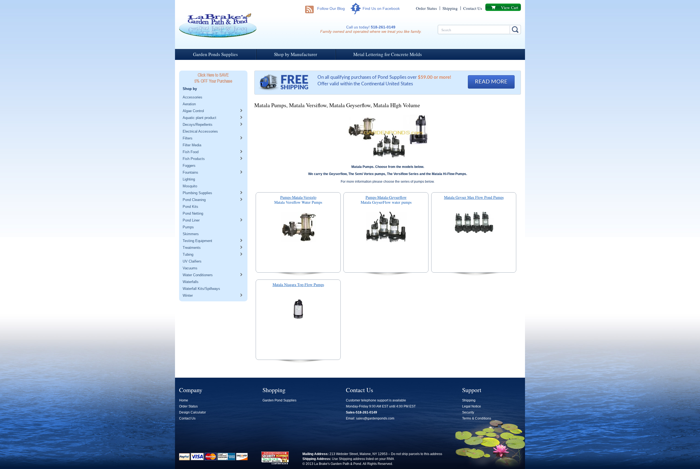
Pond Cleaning (194, 200)
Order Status (426, 8)
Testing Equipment (197, 241)
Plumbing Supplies (197, 193)
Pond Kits (190, 207)
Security (468, 412)
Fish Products (194, 159)
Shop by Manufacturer (295, 54)
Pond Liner (191, 220)
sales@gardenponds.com (375, 418)
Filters (187, 138)
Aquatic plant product (199, 118)
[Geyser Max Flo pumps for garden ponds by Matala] (473, 223)
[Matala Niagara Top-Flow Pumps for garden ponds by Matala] (298, 310)
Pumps (188, 227)
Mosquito (190, 186)
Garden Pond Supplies (279, 400)
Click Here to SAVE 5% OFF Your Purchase (213, 78)
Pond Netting (193, 213)
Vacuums (190, 268)
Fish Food (191, 152)
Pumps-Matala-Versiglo (298, 197)
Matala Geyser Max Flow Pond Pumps (474, 197)
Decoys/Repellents (197, 125)
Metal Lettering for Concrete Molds (387, 54)
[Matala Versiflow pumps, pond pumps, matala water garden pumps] (298, 228)
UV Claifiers (192, 261)
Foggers (189, 166)
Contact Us (472, 8)
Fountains (190, 172)
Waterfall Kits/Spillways (201, 289)
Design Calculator (192, 412)
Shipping (450, 8)
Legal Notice (471, 406)
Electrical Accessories (200, 131)
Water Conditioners (198, 275)
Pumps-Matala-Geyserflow (386, 197)
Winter (188, 295)
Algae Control (193, 111)
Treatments (192, 248)
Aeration (189, 104)
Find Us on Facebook (381, 8)
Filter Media (192, 145)
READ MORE (491, 82)
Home (183, 400)
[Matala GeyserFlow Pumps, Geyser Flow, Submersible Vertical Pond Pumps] (385, 228)
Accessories (192, 97)
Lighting (189, 179)
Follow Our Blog (331, 8)
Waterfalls (191, 282)
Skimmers (191, 234)
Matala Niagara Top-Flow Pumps (298, 284)
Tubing (188, 254)
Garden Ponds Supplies (215, 54)
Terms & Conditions (476, 418)
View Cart (509, 7)
